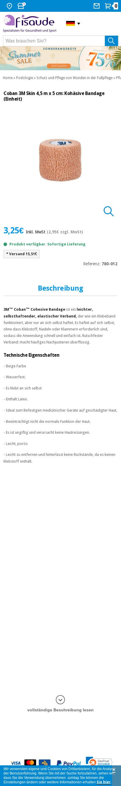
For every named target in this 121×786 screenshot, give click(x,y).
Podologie (24, 78)
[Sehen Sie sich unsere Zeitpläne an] (22, 5)
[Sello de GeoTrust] (99, 763)
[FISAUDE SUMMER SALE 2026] (60, 58)
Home (8, 78)
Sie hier (104, 782)
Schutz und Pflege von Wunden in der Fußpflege (74, 78)
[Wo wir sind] (10, 5)
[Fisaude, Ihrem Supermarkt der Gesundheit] (30, 23)
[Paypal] (69, 763)
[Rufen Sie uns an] (97, 5)
